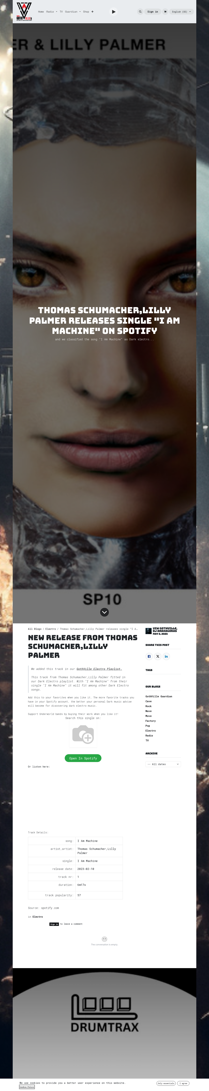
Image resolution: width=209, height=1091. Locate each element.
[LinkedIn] (166, 656)
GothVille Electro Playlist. (99, 669)
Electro (50, 628)
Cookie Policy (27, 1087)
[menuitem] (41, 12)
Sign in (152, 11)
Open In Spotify (83, 758)
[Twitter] (157, 656)
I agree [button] (183, 1083)
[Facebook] (149, 656)
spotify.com (50, 908)
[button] (140, 11)
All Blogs (34, 628)
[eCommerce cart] (165, 11)
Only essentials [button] (166, 1083)
